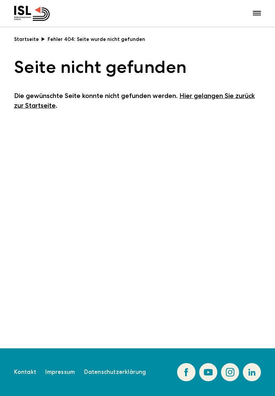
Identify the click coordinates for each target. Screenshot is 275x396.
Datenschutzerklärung (115, 371)
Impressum (60, 371)
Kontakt (25, 371)
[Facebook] (186, 372)
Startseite (26, 39)
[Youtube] (208, 372)
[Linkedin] (252, 372)
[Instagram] (230, 372)
